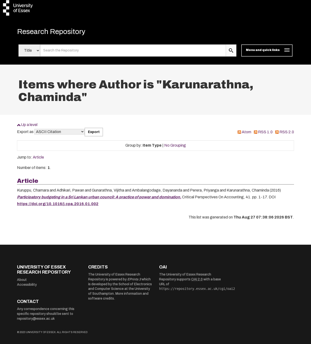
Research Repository (51, 31)
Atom (246, 132)
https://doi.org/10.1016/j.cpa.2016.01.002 (57, 204)
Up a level (29, 125)
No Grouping (175, 145)
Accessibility (27, 284)
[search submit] (231, 50)
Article (38, 157)
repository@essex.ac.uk (36, 318)
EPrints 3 (134, 279)
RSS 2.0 (286, 132)
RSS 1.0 (265, 132)
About (22, 280)
